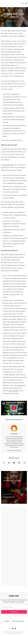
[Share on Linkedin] (14, 462)
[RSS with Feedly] (15, 629)
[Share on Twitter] (8, 462)
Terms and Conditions (18, 621)
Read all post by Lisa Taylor (14, 450)
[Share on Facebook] (3, 462)
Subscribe (14, 612)
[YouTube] (12, 629)
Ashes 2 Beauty (13, 391)
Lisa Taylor (14, 433)
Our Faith (6, 621)
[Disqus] (14, 526)
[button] (23, 4)
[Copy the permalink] (24, 462)
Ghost (20, 633)
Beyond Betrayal (8, 165)
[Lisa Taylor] (14, 429)
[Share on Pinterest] (19, 462)
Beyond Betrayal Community (14, 632)
